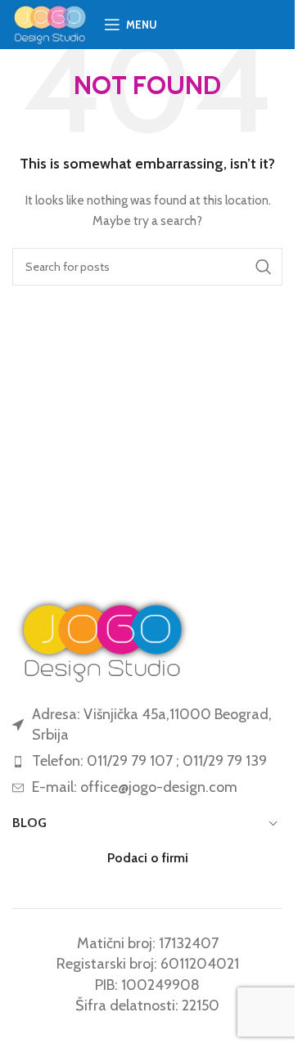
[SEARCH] (263, 267)
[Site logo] (50, 23)
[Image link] (102, 637)
